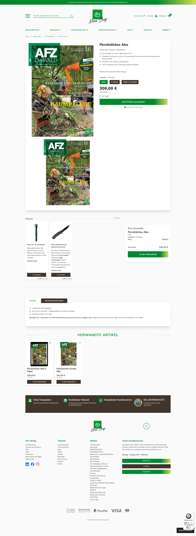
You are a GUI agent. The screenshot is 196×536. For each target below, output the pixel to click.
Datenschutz (29, 459)
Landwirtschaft (78, 30)
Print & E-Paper (130, 82)
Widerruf (146, 472)
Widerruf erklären (185, 530)
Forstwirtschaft (107, 30)
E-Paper (114, 82)
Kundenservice (30, 445)
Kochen (60, 461)
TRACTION (94, 497)
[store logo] (98, 16)
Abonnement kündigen (33, 457)
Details (32, 301)
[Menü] (192, 513)
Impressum (29, 454)
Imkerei (165, 30)
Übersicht (146, 461)
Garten (147, 30)
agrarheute (94, 447)
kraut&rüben (94, 478)
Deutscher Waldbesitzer (98, 469)
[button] (27, 16)
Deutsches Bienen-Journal (99, 466)
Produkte (54, 30)
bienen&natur (94, 459)
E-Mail (146, 466)
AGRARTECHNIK (96, 449)
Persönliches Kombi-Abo (66, 370)
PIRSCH (93, 490)
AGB (27, 452)
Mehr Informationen (54, 301)
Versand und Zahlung (33, 447)
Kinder (60, 464)
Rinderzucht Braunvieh (98, 492)
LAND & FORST (96, 480)
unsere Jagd (94, 500)
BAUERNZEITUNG (96, 452)
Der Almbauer (95, 461)
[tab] (32, 300)
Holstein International (98, 476)
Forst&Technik (95, 471)
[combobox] (53, 16)
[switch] (188, 527)
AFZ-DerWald (49, 36)
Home (27, 36)
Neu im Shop (62, 459)
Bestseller (61, 457)
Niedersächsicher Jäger (98, 488)
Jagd (129, 30)
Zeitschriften (31, 30)
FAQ (27, 449)
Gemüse (93, 473)
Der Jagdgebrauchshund (98, 464)
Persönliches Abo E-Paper (37, 370)
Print (103, 82)
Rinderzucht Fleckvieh (97, 495)
